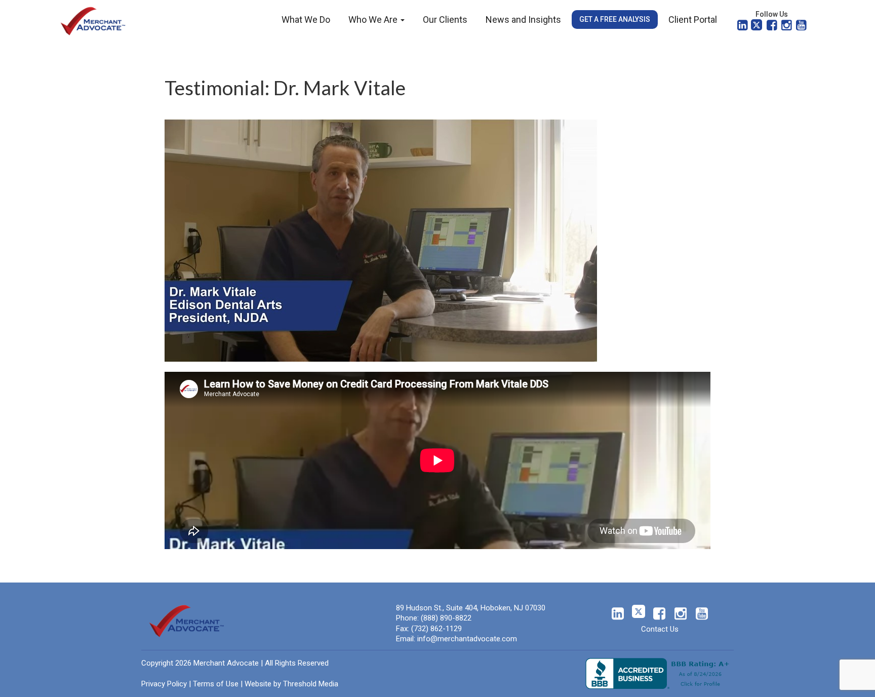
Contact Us (660, 629)
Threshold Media (310, 683)
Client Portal (692, 19)
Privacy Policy (164, 683)
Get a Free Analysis (614, 19)
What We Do (306, 19)
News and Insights (523, 19)
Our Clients (445, 19)
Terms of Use (215, 683)
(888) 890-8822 (446, 618)
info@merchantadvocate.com (467, 638)
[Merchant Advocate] (93, 20)
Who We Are (374, 19)
